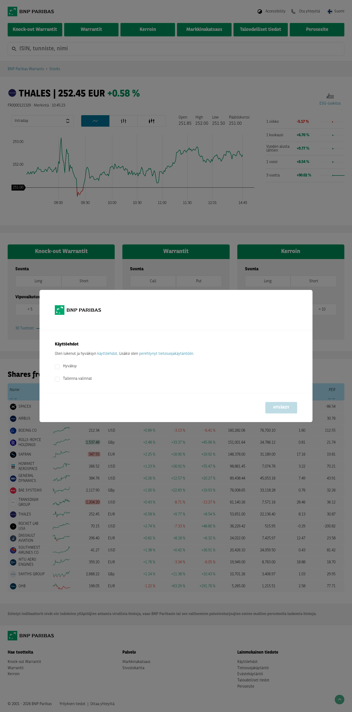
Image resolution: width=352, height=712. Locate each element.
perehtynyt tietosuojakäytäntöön (166, 354)
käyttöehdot (107, 354)
